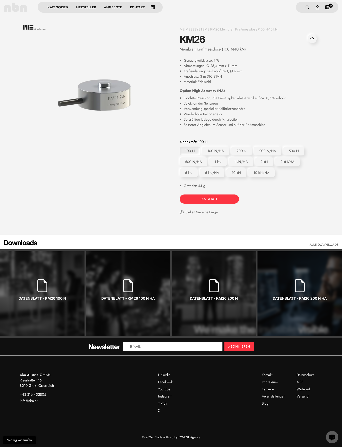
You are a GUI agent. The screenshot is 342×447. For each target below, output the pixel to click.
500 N (294, 150)
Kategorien (58, 7)
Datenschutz (305, 375)
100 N (190, 150)
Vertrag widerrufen (19, 440)
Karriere (268, 389)
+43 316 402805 (33, 394)
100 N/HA (215, 150)
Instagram (165, 396)
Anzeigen (42, 311)
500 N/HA (193, 161)
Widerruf (303, 389)
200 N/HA (267, 150)
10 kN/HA (261, 172)
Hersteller (86, 7)
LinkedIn (164, 375)
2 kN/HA (287, 161)
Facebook (165, 382)
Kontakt (137, 7)
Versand (302, 396)
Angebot (209, 199)
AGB (299, 382)
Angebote (113, 7)
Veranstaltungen (273, 396)
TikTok (162, 403)
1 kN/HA (241, 161)
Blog (265, 403)
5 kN (188, 172)
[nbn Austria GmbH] (15, 7)
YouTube (164, 389)
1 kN (218, 161)
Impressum (270, 382)
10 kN (236, 172)
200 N (242, 150)
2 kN (264, 161)
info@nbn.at (28, 400)
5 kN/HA (212, 172)
